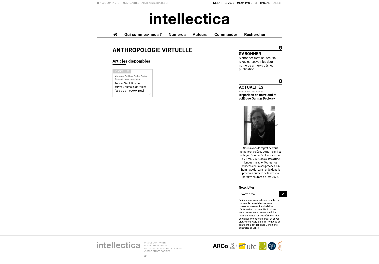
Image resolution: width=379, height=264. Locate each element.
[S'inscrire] (283, 194)
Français (264, 3)
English (277, 3)
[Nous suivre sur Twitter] (145, 256)
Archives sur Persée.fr (156, 3)
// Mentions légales (155, 245)
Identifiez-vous (224, 3)
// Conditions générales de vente (163, 248)
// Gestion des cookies (157, 251)
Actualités (132, 3)
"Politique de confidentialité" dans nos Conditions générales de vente (259, 224)
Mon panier (248, 3)
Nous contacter (109, 3)
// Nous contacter (155, 242)
